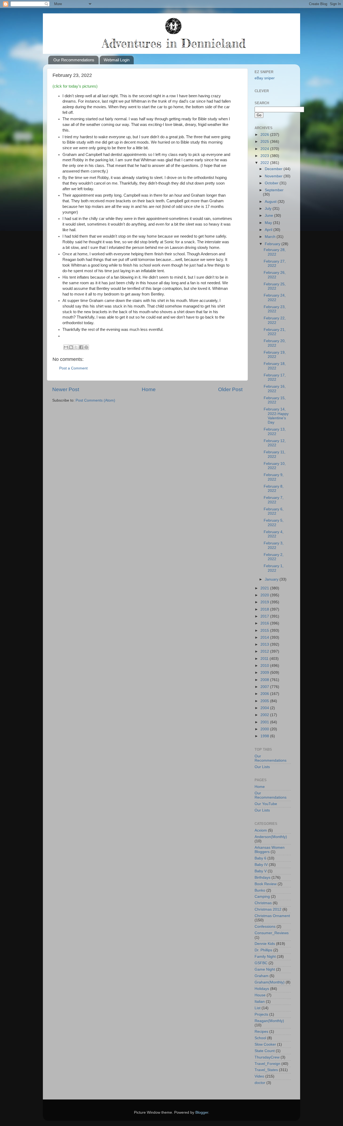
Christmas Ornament (272, 916)
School (260, 1038)
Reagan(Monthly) (269, 1021)
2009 (265, 673)
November (274, 176)
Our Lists (262, 767)
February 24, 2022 (275, 297)
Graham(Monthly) (270, 982)
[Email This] (66, 347)
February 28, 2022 (275, 252)
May (269, 223)
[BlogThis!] (71, 347)
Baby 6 (260, 858)
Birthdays (262, 878)
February (273, 244)
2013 (265, 644)
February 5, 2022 (274, 522)
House (260, 995)
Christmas (263, 903)
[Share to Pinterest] (86, 347)
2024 (265, 149)
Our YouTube (266, 804)
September (274, 190)
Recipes (261, 1032)
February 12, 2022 (275, 443)
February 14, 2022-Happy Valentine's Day (276, 415)
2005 (265, 701)
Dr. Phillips (263, 950)
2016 (265, 623)
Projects (261, 1014)
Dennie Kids (265, 944)
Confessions (265, 927)
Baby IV (261, 865)
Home (149, 389)
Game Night (265, 969)
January (272, 579)
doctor (260, 1083)
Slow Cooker (265, 1044)
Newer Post (65, 389)
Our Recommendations (73, 60)
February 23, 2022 (275, 309)
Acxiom (261, 830)
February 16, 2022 (275, 388)
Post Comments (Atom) (95, 400)
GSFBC (261, 963)
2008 (265, 680)
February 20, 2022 (275, 343)
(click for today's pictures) (75, 86)
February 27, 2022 (275, 263)
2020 (265, 595)
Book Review (266, 884)
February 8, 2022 (274, 488)
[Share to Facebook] (81, 347)
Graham (262, 976)
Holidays (262, 989)
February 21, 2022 (275, 332)
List (257, 1008)
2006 (265, 694)
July (269, 209)
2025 (265, 142)
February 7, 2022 (274, 500)
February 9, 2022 (274, 477)
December (274, 169)
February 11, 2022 (274, 454)
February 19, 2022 (275, 354)
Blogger (201, 1112)
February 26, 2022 (275, 275)
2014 (265, 637)
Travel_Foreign (267, 1064)
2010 (265, 666)
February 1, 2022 (274, 568)
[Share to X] (76, 347)
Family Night (265, 957)
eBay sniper (265, 78)
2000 (265, 729)
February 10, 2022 (275, 466)
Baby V (261, 871)
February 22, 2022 (275, 320)
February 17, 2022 (275, 377)
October (272, 183)
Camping (262, 897)
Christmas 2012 (268, 909)
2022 (265, 163)
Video (259, 1076)
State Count (265, 1051)
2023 (265, 156)
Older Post (230, 389)
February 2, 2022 (274, 557)
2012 (265, 651)
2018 (265, 609)
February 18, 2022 (275, 366)
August (271, 202)
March (271, 237)
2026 (265, 135)
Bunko (260, 890)
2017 (265, 616)
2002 (265, 715)
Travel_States (266, 1070)
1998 (265, 736)
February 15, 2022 (275, 400)
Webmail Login (116, 60)
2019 (265, 602)
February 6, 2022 (274, 511)
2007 (265, 687)
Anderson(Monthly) (271, 837)
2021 (265, 588)
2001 (265, 722)
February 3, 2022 (274, 545)
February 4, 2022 (274, 534)
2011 (265, 659)
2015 (265, 631)
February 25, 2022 (275, 286)
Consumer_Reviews (272, 933)
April (269, 230)
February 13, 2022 (275, 431)
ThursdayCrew (267, 1057)
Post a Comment (73, 368)
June (269, 216)
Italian (260, 1002)
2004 (265, 708)
